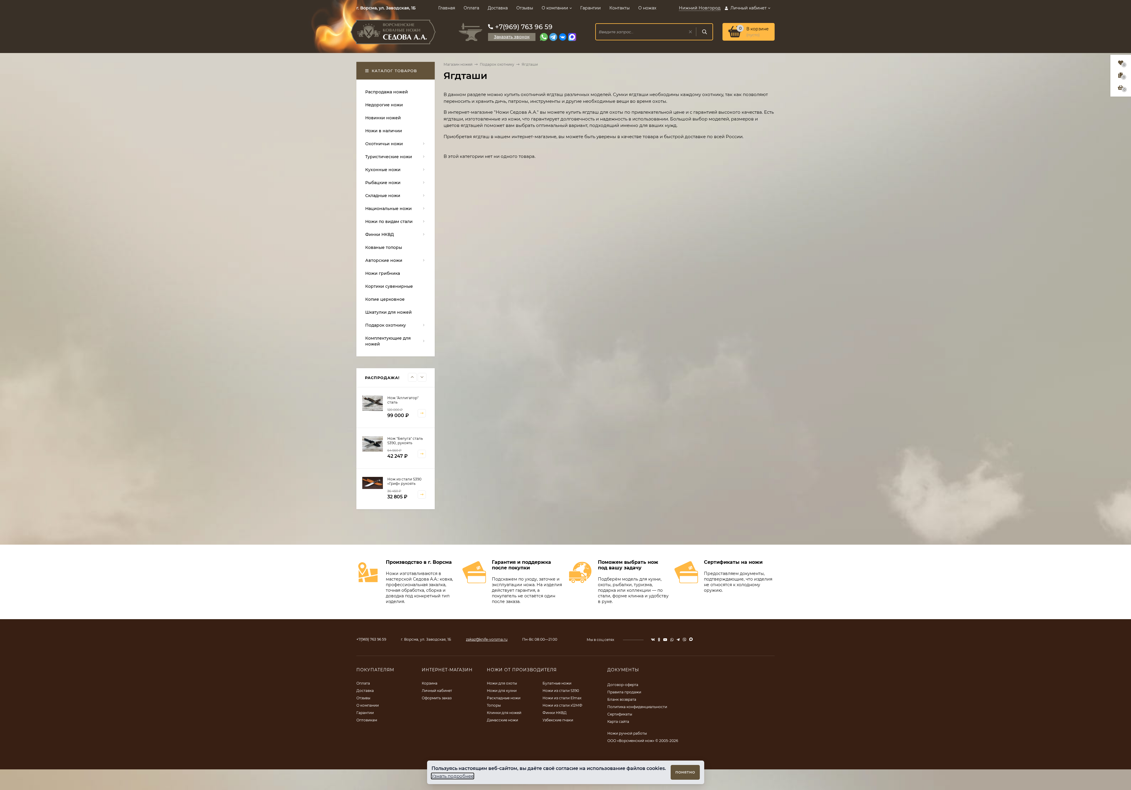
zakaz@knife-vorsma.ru (486, 639)
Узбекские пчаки (558, 720)
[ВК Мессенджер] (563, 37)
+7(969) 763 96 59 (524, 27)
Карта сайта (618, 721)
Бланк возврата (621, 699)
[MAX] (572, 37)
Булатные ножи (557, 683)
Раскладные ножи (503, 698)
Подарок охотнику (497, 64)
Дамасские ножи (502, 720)
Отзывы (524, 8)
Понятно (685, 772)
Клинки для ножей (504, 712)
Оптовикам (366, 720)
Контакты (619, 8)
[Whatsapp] (544, 37)
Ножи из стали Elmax (562, 698)
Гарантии (590, 8)
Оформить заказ (437, 698)
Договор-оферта (622, 684)
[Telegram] (553, 37)
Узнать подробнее (452, 776)
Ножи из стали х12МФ (562, 705)
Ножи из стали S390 (561, 690)
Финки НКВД (555, 712)
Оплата (471, 8)
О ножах (647, 8)
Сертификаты (619, 714)
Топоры (494, 705)
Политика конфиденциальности (637, 707)
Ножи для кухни (502, 690)
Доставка (498, 8)
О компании (555, 8)
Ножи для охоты (502, 683)
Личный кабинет (437, 690)
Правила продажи (624, 692)
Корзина (429, 683)
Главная (446, 8)
